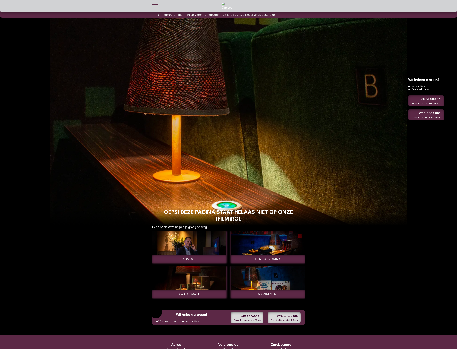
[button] (155, 5)
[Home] (154, 14)
